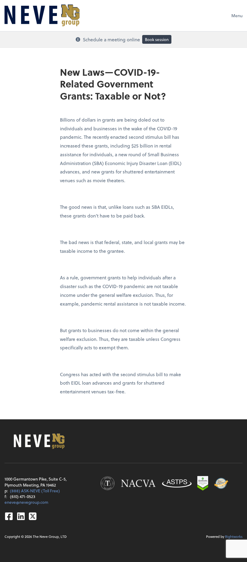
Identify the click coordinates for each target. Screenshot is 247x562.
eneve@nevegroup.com (26, 502)
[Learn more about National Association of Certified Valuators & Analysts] (138, 483)
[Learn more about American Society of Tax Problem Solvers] (177, 483)
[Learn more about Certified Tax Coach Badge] (107, 483)
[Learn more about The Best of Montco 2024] (221, 483)
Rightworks (233, 536)
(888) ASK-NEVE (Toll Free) (35, 491)
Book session (157, 39)
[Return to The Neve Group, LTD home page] (42, 15)
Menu (236, 15)
